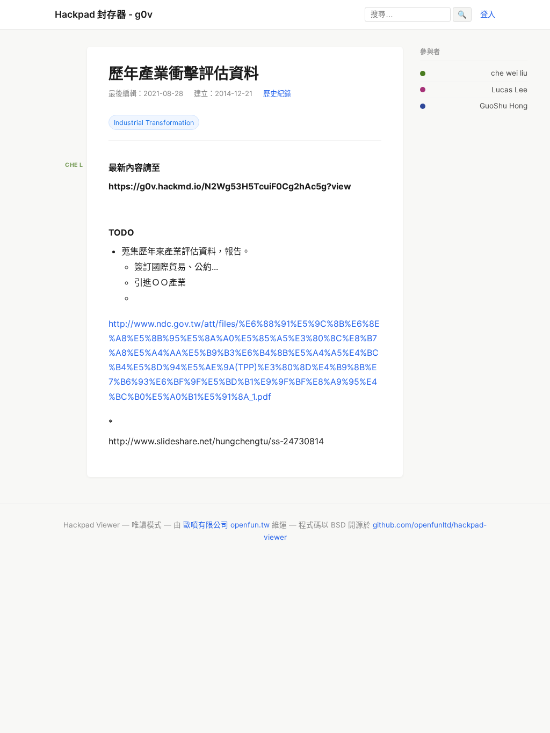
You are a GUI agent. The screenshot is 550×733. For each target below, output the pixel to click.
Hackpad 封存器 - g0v (104, 14)
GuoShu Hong (503, 105)
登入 (487, 14)
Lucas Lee (509, 89)
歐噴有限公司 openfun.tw (226, 525)
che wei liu (509, 73)
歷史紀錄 (277, 93)
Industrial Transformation (154, 123)
